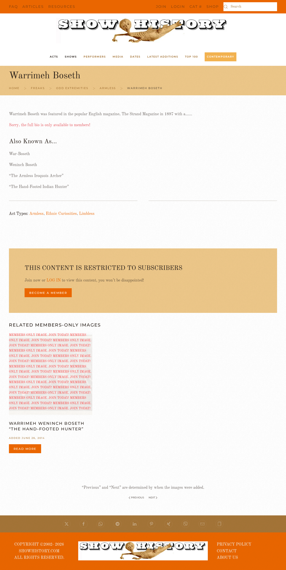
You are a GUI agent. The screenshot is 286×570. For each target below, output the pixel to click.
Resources (61, 6)
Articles (33, 6)
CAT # (195, 6)
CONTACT (227, 551)
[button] (219, 524)
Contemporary (220, 56)
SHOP (212, 6)
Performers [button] (95, 56)
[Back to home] (143, 30)
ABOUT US (227, 558)
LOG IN (53, 280)
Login (178, 6)
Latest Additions (162, 56)
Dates (135, 56)
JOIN (161, 6)
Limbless (87, 214)
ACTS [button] (54, 56)
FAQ (13, 6)
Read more (25, 448)
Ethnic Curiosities (61, 214)
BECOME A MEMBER (48, 293)
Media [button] (118, 56)
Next (152, 497)
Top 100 (191, 56)
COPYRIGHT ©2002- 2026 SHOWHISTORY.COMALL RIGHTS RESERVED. (39, 551)
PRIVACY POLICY (234, 544)
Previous (137, 497)
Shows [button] (71, 56)
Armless (36, 214)
